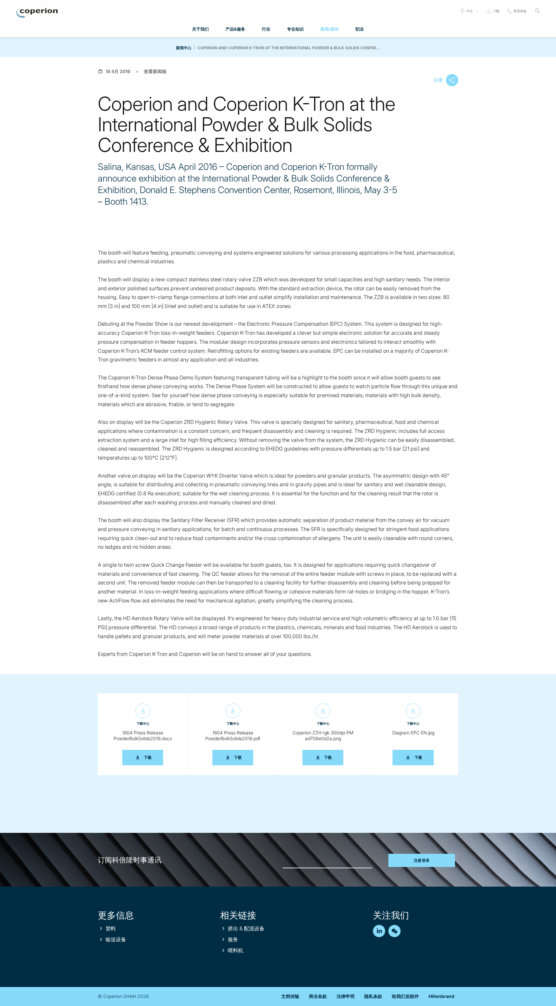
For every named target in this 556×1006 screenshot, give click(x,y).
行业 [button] (266, 29)
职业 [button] (360, 29)
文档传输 (290, 996)
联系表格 (520, 11)
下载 (496, 11)
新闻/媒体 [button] (329, 29)
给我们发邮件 (405, 996)
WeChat (394, 931)
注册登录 (422, 860)
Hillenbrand (441, 996)
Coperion (37, 13)
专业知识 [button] (295, 29)
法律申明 (346, 996)
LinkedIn (379, 931)
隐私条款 (373, 996)
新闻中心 (183, 47)
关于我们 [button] (200, 29)
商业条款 (318, 996)
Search (537, 11)
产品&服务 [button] (235, 29)
